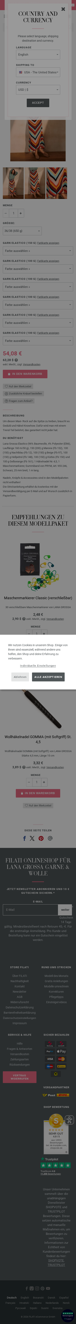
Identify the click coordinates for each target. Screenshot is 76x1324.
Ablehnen (20, 676)
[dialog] (38, 662)
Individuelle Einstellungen (38, 665)
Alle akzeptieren (48, 676)
